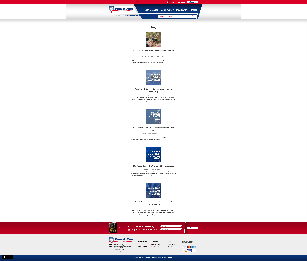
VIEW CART (170, 246)
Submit (192, 228)
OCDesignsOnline (157, 258)
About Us (116, 2)
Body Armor (167, 9)
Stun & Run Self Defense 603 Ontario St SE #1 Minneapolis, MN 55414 (120, 249)
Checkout (192, 2)
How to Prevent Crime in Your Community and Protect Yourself (153, 203)
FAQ (138, 244)
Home (110, 2)
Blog (153, 249)
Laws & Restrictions (142, 242)
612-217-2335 (118, 244)
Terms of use (156, 246)
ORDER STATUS (171, 244)
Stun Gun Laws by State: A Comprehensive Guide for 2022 (153, 52)
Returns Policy (132, 2)
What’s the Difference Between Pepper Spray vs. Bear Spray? (153, 128)
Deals (194, 9)
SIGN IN (169, 242)
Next (196, 216)
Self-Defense (151, 9)
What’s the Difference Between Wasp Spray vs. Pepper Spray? (153, 90)
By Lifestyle (182, 9)
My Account (142, 2)
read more (160, 62)
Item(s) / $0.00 (178, 2)
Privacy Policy (156, 244)
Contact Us (124, 2)
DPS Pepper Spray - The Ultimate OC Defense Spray (153, 166)
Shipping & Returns (142, 246)
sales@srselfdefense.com (132, 15)
